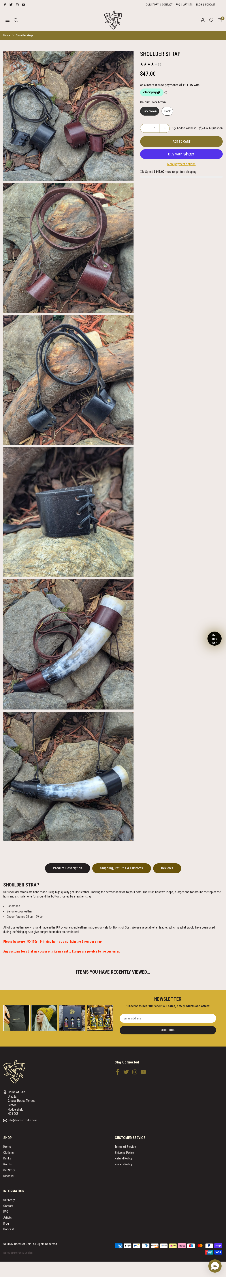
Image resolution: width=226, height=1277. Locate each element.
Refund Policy (123, 1158)
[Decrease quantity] (145, 128)
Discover (8, 1176)
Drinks (7, 1158)
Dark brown (150, 111)
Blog (199, 4)
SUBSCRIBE (167, 1030)
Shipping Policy (124, 1152)
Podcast (210, 4)
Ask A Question (213, 128)
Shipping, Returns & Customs (121, 868)
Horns (7, 1146)
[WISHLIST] (211, 20)
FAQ (178, 4)
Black (167, 111)
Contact (167, 4)
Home (6, 35)
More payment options (181, 164)
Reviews (167, 868)
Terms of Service (125, 1146)
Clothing (8, 1152)
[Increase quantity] (165, 128)
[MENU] (7, 20)
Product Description (67, 868)
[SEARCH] (16, 20)
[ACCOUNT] (203, 20)
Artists (187, 4)
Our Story (152, 4)
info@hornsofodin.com (23, 1120)
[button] (219, 20)
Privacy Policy (123, 1164)
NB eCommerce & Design (17, 1252)
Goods (7, 1164)
